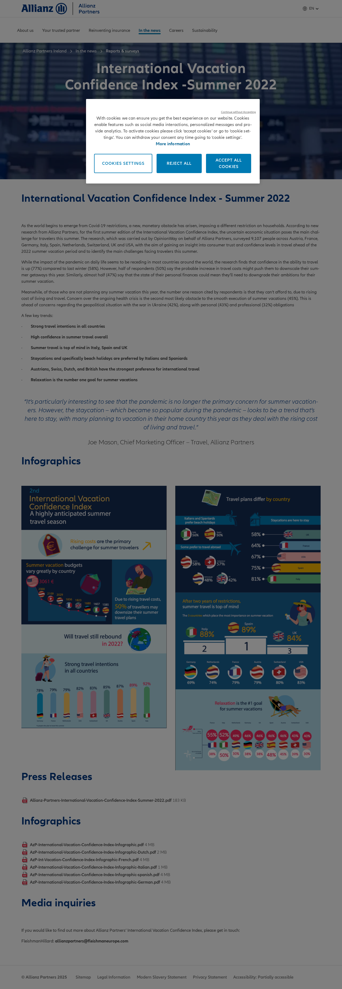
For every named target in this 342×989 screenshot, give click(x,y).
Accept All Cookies (229, 163)
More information (173, 144)
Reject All (179, 163)
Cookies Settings (123, 163)
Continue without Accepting (238, 112)
